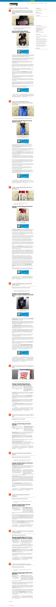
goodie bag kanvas (18, 359)
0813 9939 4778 (39, 10)
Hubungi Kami (41, 3)
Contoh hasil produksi (34, 3)
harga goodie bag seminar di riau (23, 447)
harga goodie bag (29, 395)
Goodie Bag (28, 181)
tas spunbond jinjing (17, 96)
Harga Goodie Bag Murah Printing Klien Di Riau (23, 366)
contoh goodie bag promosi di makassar (21, 181)
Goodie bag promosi (25, 94)
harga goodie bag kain (27, 525)
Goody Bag (29, 94)
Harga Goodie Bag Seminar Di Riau (19, 446)
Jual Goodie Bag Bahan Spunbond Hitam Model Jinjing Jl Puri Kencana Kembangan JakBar (22, 12)
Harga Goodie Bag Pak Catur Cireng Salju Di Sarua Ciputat (22, 531)
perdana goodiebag (15, 94)
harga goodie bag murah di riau (18, 410)
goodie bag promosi (18, 182)
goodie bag (12, 605)
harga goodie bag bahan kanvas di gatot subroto (20, 360)
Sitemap (45, 3)
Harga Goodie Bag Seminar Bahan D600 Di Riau (23, 415)
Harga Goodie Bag (25, 276)
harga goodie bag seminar (15, 447)
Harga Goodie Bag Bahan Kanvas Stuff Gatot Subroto (22, 284)
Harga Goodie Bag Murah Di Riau (21, 408)
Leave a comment (24, 96)
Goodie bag (24, 407)
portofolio (19, 277)
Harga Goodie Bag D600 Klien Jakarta (21, 564)
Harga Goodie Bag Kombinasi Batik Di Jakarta (21, 453)
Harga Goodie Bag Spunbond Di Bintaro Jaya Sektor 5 (22, 188)
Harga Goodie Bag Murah (22, 409)
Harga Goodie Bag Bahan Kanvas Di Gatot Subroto (23, 357)
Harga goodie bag (14, 465)
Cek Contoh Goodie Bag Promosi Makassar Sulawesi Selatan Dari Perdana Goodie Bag (22, 103)
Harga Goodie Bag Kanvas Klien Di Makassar (20, 495)
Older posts (11, 601)
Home (28, 3)
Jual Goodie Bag (30, 360)
